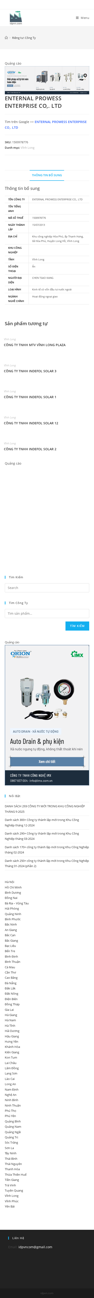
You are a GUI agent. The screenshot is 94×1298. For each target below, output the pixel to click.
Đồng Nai (11, 898)
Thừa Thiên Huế (15, 1174)
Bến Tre (10, 951)
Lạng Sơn (11, 1073)
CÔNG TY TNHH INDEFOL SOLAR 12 (31, 423)
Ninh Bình (11, 1100)
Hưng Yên (11, 1041)
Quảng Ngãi (13, 1132)
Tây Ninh (10, 1153)
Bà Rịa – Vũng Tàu (17, 903)
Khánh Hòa (12, 1047)
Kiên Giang (12, 1052)
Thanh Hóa (12, 1169)
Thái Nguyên (13, 1164)
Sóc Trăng (11, 1142)
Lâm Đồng (12, 1068)
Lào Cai (10, 1079)
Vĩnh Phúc (11, 1201)
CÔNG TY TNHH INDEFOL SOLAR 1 (30, 397)
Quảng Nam (13, 1126)
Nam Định (11, 1089)
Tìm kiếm (77, 626)
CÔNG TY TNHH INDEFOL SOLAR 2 (30, 449)
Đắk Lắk (10, 988)
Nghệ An (10, 1095)
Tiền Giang (12, 1180)
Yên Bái (10, 1206)
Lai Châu (10, 1063)
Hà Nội (9, 882)
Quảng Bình (13, 1121)
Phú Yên (10, 1116)
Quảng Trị (11, 1137)
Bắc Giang (11, 940)
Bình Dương (13, 892)
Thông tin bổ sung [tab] (47, 175)
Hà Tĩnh (10, 1026)
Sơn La (9, 1148)
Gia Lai (9, 1010)
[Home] (6, 38)
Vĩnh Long (27, 148)
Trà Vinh (10, 1185)
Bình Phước (13, 919)
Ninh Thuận (13, 1105)
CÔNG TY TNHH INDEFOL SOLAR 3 (30, 371)
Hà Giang (11, 1015)
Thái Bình (11, 1159)
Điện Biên (11, 999)
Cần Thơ (10, 972)
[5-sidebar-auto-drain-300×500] (47, 715)
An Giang (11, 930)
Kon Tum (11, 1057)
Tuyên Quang (14, 1190)
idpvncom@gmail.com (35, 1247)
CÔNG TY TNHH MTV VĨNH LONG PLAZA (34, 345)
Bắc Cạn (10, 935)
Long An (10, 1084)
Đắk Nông (11, 993)
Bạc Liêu (10, 946)
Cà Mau (10, 967)
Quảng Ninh (13, 914)
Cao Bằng (11, 978)
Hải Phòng (12, 908)
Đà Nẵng (10, 983)
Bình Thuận (12, 962)
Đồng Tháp (12, 1004)
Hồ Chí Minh (13, 887)
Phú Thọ (10, 1111)
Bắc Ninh (11, 924)
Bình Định (11, 956)
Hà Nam (10, 1020)
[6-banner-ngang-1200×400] (47, 80)
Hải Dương (12, 1031)
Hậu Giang (12, 1036)
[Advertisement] (47, 513)
